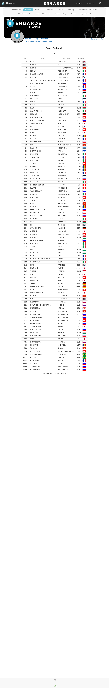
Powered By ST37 (97, 39)
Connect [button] (79, 3)
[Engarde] (3, 3)
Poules (61, 10)
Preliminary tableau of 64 (87, 10)
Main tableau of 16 (44, 14)
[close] (55, 680)
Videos (73, 14)
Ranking (71, 10)
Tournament (16, 10)
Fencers (28, 10)
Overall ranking (60, 14)
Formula (38, 10)
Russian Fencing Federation (36, 39)
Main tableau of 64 (25, 14)
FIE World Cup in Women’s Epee (38, 42)
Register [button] (90, 3)
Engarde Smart (85, 14)
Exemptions (50, 10)
